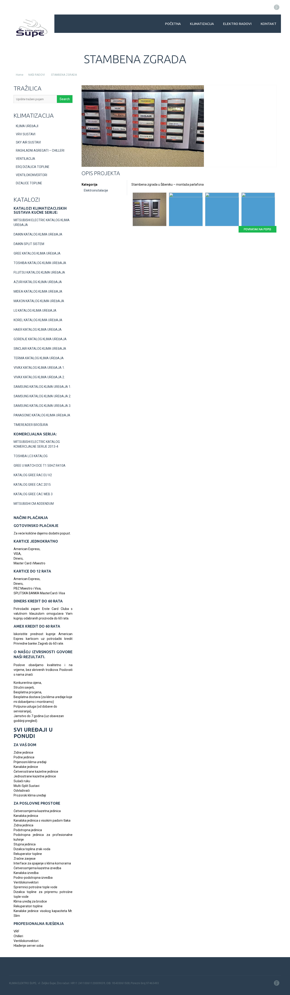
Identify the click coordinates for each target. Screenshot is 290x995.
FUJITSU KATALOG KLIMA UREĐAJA (39, 272)
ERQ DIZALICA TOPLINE (32, 167)
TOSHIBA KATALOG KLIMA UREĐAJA (40, 263)
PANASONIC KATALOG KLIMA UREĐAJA (42, 415)
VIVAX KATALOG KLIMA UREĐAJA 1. (39, 367)
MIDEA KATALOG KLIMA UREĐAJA (38, 291)
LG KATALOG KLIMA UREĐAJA (35, 310)
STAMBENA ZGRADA (64, 74)
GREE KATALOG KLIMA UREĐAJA (37, 253)
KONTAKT (268, 24)
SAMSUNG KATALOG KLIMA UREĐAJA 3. (42, 406)
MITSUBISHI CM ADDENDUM (34, 503)
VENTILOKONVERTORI (31, 175)
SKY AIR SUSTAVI (28, 142)
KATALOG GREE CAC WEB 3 (33, 494)
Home (19, 74)
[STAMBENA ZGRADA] (143, 165)
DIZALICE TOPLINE (29, 183)
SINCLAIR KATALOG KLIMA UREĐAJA (40, 348)
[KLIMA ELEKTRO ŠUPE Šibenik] (31, 28)
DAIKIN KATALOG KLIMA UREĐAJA (38, 234)
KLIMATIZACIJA (202, 24)
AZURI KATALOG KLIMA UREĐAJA (38, 282)
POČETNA (173, 24)
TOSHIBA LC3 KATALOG (31, 456)
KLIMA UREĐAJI (27, 126)
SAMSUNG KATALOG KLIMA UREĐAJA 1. (42, 386)
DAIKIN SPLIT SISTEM (29, 244)
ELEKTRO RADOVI (237, 24)
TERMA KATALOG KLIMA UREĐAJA (39, 358)
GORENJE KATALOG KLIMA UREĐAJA (40, 339)
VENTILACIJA (25, 158)
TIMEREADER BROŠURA (31, 425)
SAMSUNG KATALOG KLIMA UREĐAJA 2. (42, 396)
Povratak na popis (257, 229)
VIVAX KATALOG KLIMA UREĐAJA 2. (39, 377)
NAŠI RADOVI (36, 74)
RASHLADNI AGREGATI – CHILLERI (40, 150)
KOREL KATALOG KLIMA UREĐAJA (38, 320)
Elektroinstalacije (96, 190)
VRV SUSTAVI (25, 134)
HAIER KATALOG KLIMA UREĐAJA (38, 329)
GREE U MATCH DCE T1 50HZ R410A (39, 465)
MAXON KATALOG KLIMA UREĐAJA (39, 301)
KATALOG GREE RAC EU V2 (33, 475)
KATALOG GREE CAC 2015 (32, 484)
